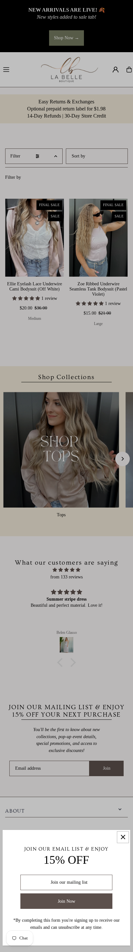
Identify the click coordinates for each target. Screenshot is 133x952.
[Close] (122, 837)
